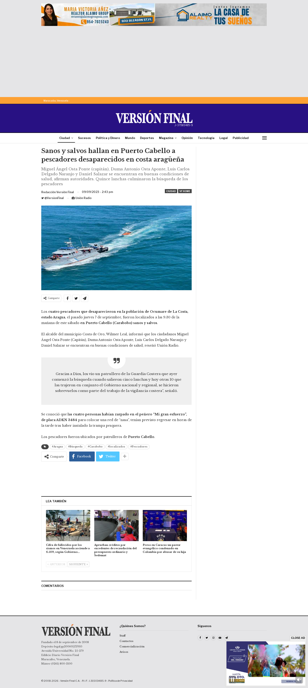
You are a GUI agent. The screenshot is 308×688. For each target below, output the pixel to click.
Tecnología (206, 138)
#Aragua (57, 446)
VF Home (184, 191)
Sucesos (84, 138)
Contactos (126, 641)
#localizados (116, 446)
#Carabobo (95, 446)
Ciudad (64, 138)
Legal (223, 138)
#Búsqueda (75, 446)
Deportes (147, 138)
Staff (123, 635)
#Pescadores (138, 446)
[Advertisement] (154, 59)
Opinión (187, 138)
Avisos (124, 651)
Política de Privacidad (120, 680)
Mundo (130, 138)
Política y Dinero (108, 138)
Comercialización (132, 646)
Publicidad (241, 138)
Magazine (166, 138)
